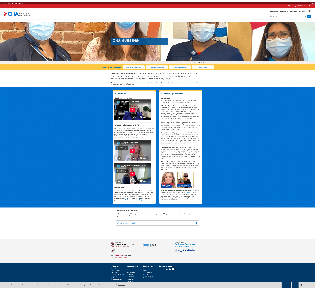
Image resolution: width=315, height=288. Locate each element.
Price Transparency (116, 279)
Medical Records (148, 276)
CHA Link (145, 274)
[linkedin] (170, 269)
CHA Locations (147, 272)
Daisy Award (203, 67)
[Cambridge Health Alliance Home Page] (17, 14)
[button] (306, 285)
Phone (145, 270)
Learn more (121, 285)
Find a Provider (115, 269)
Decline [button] (295, 285)
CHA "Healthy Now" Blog (133, 200)
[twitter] (163, 269)
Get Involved (115, 278)
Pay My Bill (114, 276)
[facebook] (160, 269)
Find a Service (115, 272)
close (313, 3)
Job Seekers (130, 279)
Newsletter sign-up (148, 278)
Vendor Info (130, 281)
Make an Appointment (117, 274)
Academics (130, 269)
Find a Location (115, 270)
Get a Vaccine (18, 3)
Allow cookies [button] (286, 285)
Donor (129, 278)
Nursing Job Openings (133, 67)
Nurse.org (189, 192)
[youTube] (166, 269)
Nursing (18, 21)
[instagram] (173, 269)
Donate (291, 5)
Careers (11, 21)
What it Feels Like (180, 67)
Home (5, 21)
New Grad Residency (157, 67)
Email (144, 269)
